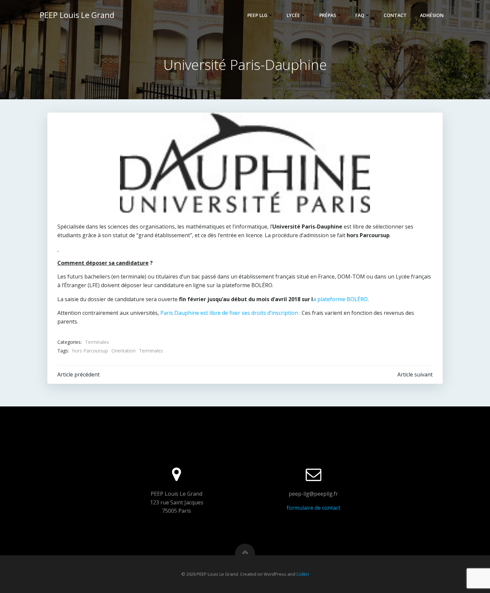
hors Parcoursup (90, 350)
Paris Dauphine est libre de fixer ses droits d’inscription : (230, 312)
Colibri (302, 574)
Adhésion (432, 15)
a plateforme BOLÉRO (340, 299)
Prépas (327, 15)
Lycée (293, 15)
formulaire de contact (313, 507)
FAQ (359, 15)
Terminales (97, 342)
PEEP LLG (257, 15)
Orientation (123, 350)
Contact (395, 15)
